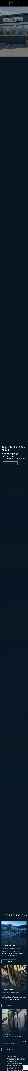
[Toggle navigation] (4, 3)
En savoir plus (8, 961)
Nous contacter (10, 463)
